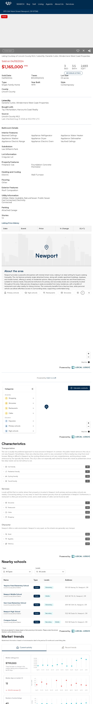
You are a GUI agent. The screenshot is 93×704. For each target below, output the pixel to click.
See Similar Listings (73, 73)
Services (70, 4)
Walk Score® (51, 378)
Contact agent (8, 50)
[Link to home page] (8, 4)
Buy (28, 4)
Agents (49, 4)
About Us (59, 4)
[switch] (78, 50)
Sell (34, 4)
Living (41, 4)
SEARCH (20, 4)
